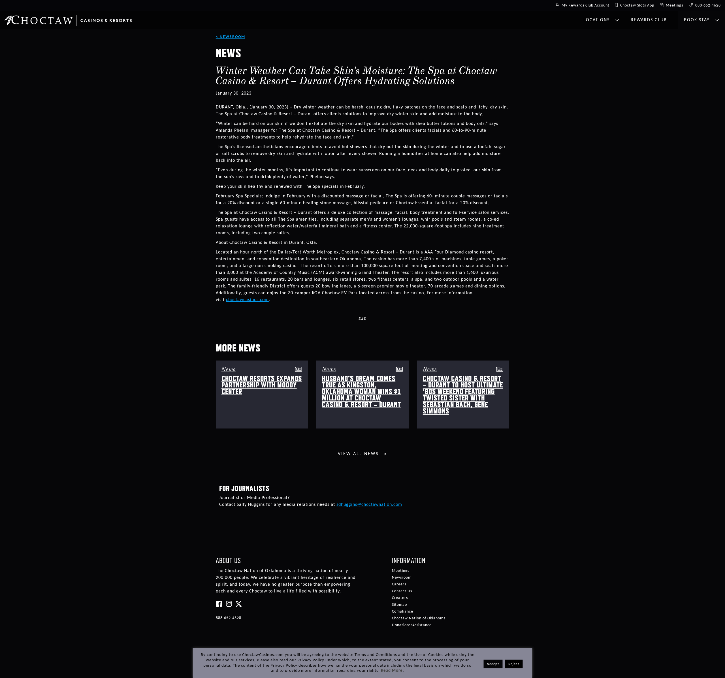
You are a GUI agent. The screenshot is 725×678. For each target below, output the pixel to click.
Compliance (402, 611)
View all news (358, 454)
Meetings (400, 571)
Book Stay (697, 20)
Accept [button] (493, 664)
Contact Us (402, 591)
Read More (392, 671)
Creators (400, 598)
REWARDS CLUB (649, 20)
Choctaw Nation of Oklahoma (419, 618)
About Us (228, 560)
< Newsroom (230, 37)
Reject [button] (513, 664)
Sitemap (399, 605)
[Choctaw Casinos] (68, 18)
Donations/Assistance (412, 625)
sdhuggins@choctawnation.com (369, 504)
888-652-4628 (228, 618)
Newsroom (401, 577)
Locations (597, 20)
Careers (399, 584)
